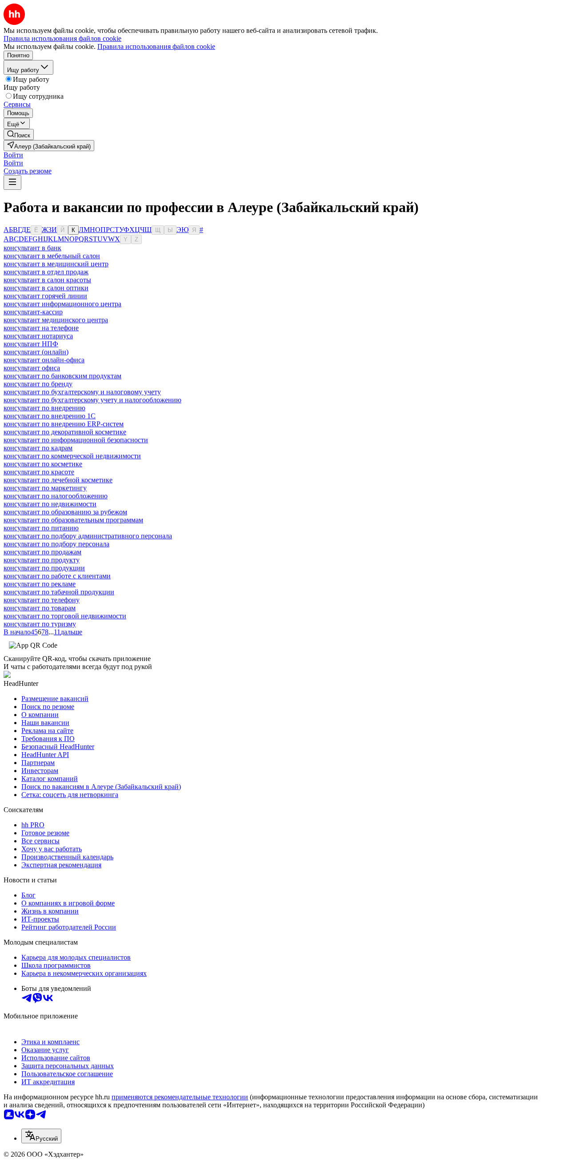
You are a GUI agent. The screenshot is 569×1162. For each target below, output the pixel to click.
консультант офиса (32, 368)
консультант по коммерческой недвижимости (72, 456)
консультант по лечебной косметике (58, 480)
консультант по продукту (42, 560)
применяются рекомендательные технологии (180, 1097)
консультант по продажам (42, 552)
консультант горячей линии (45, 296)
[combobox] (41, 1136)
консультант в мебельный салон (52, 256)
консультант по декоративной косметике (65, 432)
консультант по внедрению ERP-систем (64, 424)
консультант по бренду (38, 384)
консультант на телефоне (41, 328)
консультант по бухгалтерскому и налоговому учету (82, 392)
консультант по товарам (40, 608)
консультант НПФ (31, 344)
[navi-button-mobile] (12, 182)
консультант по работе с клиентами (57, 576)
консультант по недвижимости (50, 504)
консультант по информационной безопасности (76, 440)
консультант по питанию (41, 528)
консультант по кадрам (38, 448)
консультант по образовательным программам (73, 520)
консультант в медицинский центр (56, 264)
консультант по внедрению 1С (50, 416)
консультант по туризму (40, 624)
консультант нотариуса (38, 336)
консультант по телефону (42, 600)
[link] (19, 134)
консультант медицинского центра (56, 320)
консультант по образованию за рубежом (65, 512)
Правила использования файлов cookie (156, 46)
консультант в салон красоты (47, 280)
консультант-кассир (33, 312)
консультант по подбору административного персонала (88, 536)
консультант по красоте (39, 472)
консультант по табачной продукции (59, 592)
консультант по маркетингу (45, 488)
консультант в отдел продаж (46, 272)
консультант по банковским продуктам (62, 376)
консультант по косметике (43, 464)
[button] (13, 155)
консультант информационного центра (62, 304)
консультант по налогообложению (56, 496)
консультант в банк (32, 248)
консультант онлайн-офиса (44, 360)
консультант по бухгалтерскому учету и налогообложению (92, 400)
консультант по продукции (44, 568)
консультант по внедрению (44, 408)
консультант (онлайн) (36, 352)
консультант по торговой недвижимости (65, 616)
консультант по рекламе (40, 584)
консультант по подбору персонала (56, 544)
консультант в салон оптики (46, 288)
